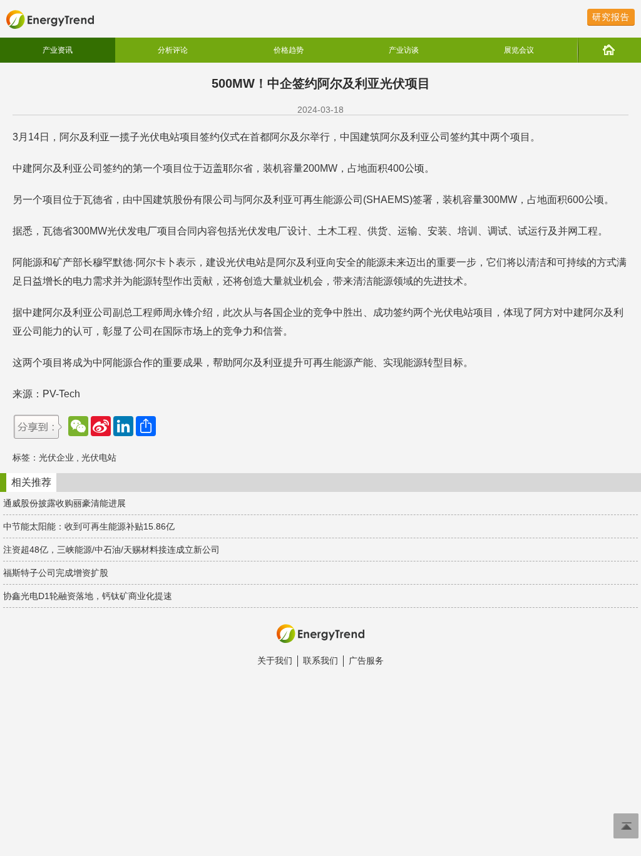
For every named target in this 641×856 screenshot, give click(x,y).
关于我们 (274, 660)
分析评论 (173, 50)
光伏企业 (56, 457)
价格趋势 (289, 50)
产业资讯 (58, 50)
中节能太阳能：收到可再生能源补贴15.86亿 (89, 526)
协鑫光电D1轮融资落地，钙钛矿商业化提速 (87, 596)
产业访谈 (404, 50)
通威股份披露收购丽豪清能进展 (64, 503)
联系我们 (320, 660)
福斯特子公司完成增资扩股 (55, 573)
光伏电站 (98, 457)
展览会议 (519, 50)
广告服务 (366, 660)
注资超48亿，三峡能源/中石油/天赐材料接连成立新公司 (111, 550)
